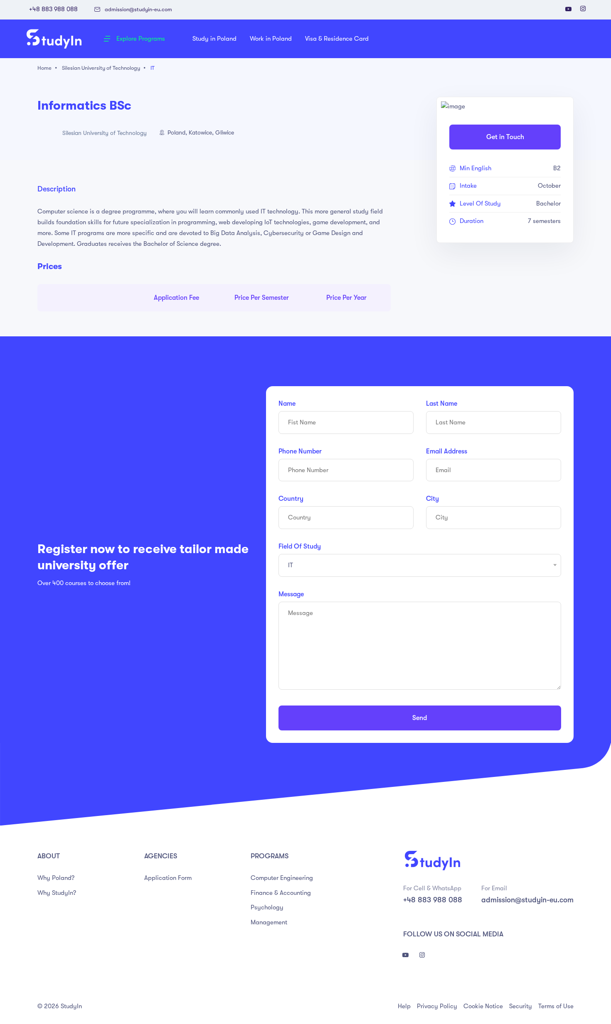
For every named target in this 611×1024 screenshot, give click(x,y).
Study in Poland (214, 38)
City (432, 498)
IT (152, 68)
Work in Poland (271, 38)
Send (419, 718)
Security (520, 1006)
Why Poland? (55, 878)
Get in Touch (505, 137)
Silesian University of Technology (101, 68)
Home (44, 68)
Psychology (267, 907)
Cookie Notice (483, 1006)
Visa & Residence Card (337, 38)
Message (291, 594)
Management (269, 922)
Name (287, 403)
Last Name (441, 403)
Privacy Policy (437, 1006)
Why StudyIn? (56, 893)
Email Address (446, 451)
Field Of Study (299, 546)
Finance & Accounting (281, 893)
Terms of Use (556, 1006)
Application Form (168, 878)
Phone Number (300, 451)
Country (290, 498)
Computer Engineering (282, 878)
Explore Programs (140, 38)
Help (404, 1006)
